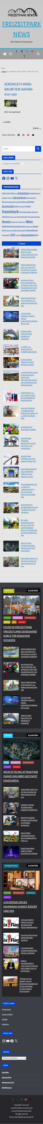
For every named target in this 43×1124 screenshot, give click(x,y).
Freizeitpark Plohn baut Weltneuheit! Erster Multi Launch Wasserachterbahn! (29, 269)
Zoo (36, 235)
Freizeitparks (6, 1009)
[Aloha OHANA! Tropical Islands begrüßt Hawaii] (11, 362)
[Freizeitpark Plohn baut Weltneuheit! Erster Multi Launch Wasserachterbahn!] (11, 267)
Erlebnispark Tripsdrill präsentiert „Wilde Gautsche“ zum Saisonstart (28, 443)
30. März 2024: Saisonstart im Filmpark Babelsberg (29, 349)
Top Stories (22, 622)
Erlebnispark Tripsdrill (14, 202)
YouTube (5, 1019)
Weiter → (37, 128)
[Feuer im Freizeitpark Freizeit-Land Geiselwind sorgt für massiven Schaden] (11, 252)
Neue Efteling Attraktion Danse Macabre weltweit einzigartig (28, 547)
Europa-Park (8, 206)
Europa (31, 202)
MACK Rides (24, 217)
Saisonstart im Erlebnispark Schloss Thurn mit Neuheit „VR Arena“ (29, 508)
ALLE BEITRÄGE (33, 590)
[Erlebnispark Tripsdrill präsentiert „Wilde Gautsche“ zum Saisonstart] (11, 441)
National (6, 622)
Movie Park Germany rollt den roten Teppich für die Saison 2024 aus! (29, 473)
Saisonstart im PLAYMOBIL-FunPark (28, 428)
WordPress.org (7, 1088)
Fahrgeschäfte (17, 617)
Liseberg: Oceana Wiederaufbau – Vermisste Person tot (29, 807)
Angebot (33, 193)
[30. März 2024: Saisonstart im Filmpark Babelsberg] (11, 349)
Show (15, 230)
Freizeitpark (10, 211)
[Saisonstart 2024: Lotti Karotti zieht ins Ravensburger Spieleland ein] (11, 395)
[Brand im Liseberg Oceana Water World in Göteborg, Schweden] (11, 822)
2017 (4, 193)
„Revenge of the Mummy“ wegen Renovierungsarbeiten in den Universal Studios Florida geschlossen (28, 985)
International (31, 892)
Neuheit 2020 (22, 222)
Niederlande (7, 226)
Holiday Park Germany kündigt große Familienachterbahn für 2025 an (29, 319)
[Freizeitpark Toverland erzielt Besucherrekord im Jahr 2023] (11, 838)
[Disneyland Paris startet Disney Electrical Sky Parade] (11, 851)
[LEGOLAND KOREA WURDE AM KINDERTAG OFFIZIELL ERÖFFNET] (11, 951)
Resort (24, 226)
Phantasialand (16, 226)
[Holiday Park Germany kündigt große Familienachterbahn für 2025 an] (11, 316)
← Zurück (6, 122)
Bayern (38, 193)
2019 (12, 193)
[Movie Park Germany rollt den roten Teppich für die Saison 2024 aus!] (11, 472)
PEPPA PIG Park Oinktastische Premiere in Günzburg (26, 335)
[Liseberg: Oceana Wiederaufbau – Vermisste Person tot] (11, 808)
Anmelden (5, 1072)
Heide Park (6, 217)
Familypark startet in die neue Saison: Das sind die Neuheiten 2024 (29, 562)
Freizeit (28, 206)
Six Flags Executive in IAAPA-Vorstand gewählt (29, 938)
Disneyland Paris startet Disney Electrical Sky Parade (29, 851)
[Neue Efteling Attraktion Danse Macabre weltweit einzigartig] (11, 546)
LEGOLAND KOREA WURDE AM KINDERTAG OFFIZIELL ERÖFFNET (29, 950)
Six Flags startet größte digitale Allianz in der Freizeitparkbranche (29, 923)
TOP (12, 234)
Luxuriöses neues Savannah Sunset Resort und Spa (20, 906)
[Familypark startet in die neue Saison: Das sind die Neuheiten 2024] (11, 561)
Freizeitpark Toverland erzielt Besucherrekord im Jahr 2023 (28, 837)
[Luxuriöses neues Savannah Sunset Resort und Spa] (21, 880)
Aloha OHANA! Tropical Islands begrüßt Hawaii (27, 362)
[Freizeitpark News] (5, 54)
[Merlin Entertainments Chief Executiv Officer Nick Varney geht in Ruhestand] (11, 966)
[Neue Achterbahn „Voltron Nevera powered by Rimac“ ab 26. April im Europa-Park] (11, 411)
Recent (22, 243)
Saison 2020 (9, 230)
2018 (8, 193)
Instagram (5, 1024)
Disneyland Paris (31, 198)
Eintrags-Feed (6, 1077)
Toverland (18, 235)
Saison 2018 (29, 226)
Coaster (4, 198)
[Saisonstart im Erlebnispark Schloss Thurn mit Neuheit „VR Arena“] (11, 507)
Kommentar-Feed (8, 1082)
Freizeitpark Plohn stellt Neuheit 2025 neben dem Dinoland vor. (29, 302)
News (29, 221)
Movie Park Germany (34, 217)
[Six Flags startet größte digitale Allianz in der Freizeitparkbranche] (11, 924)
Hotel (18, 217)
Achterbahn (23, 193)
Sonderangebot (21, 230)
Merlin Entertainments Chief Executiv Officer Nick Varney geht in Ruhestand (29, 966)
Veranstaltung (28, 235)
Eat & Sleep (7, 617)
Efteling (5, 202)
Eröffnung (23, 202)
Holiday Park (13, 217)
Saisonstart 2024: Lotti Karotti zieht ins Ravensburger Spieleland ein (28, 396)
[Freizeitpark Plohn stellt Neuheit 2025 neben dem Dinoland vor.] (11, 301)
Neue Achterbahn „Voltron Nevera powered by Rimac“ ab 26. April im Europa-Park (29, 413)
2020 (16, 193)
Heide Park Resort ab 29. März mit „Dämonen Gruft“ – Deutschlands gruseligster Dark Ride (29, 491)
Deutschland (19, 197)
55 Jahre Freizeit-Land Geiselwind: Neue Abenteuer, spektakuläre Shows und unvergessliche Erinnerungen (29, 379)
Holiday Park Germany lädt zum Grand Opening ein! (28, 459)
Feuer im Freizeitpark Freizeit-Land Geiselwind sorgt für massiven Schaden (29, 253)
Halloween (35, 212)
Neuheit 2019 (14, 222)
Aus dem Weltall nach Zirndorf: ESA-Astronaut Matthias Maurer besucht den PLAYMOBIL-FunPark (29, 285)
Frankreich (22, 206)
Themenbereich (32, 230)
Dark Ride (10, 198)
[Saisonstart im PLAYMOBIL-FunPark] (11, 429)
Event (16, 206)
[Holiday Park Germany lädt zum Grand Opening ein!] (11, 459)
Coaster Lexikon (7, 1014)
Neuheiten (7, 766)
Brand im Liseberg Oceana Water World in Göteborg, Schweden (29, 821)
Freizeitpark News (25, 212)
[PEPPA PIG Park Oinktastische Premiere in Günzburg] (11, 334)
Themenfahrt (6, 235)
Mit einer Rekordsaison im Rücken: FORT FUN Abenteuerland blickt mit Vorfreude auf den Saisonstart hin (29, 528)
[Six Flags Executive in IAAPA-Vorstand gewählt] (11, 938)
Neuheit (6, 221)
